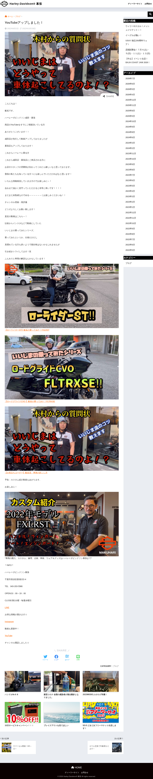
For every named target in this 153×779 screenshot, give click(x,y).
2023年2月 (130, 202)
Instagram (9, 621)
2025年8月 (130, 111)
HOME (78, 767)
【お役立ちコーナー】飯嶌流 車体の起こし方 (26, 473)
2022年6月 (130, 245)
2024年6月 (130, 137)
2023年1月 (130, 207)
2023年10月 (131, 159)
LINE (7, 607)
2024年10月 (131, 121)
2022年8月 (130, 234)
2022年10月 (131, 223)
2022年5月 (130, 250)
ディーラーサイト (135, 4)
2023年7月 (130, 175)
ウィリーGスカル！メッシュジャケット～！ (137, 28)
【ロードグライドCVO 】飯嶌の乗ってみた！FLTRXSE (30, 401)
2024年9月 (130, 127)
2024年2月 (130, 148)
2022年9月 (130, 229)
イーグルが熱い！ (134, 35)
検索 (150, 14)
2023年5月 (130, 186)
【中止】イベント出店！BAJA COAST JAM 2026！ (138, 61)
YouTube (8, 636)
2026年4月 (130, 94)
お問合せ (148, 4)
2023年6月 (130, 180)
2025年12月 (131, 100)
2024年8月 (130, 132)
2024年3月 (130, 143)
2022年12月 (131, 212)
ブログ (116, 666)
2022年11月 (131, 218)
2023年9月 (130, 164)
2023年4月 (130, 191)
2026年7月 (130, 78)
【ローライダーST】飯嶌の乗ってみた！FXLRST (27, 330)
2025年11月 (131, 105)
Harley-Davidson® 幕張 (25, 3)
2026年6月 (130, 84)
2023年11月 (131, 154)
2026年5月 (130, 89)
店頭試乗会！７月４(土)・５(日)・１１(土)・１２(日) (138, 52)
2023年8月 (130, 170)
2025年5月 (130, 116)
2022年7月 (130, 239)
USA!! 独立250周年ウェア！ (136, 42)
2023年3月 (130, 196)
